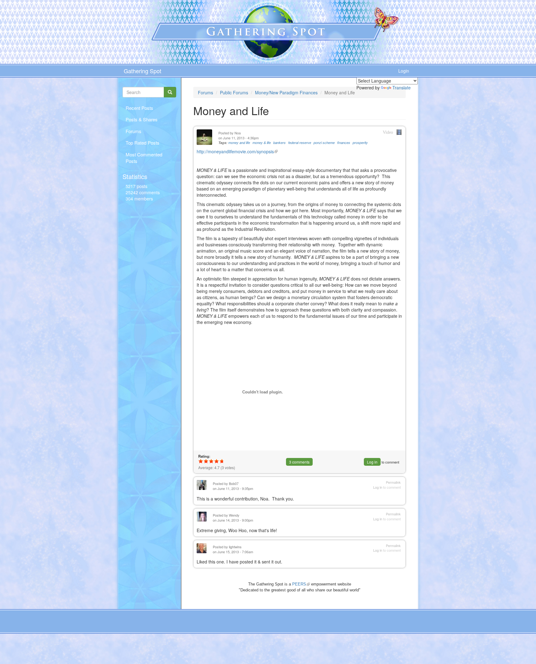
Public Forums (234, 92)
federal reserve (299, 142)
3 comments (299, 461)
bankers (279, 142)
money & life (261, 142)
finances (343, 142)
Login (403, 71)
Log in (372, 461)
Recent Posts (139, 108)
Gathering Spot (142, 71)
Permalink (393, 482)
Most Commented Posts (144, 157)
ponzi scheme (324, 142)
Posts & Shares (142, 119)
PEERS (301, 584)
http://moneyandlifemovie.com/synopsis (237, 151)
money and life (239, 142)
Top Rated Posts (142, 142)
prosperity (360, 142)
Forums (133, 131)
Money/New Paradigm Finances (286, 92)
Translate (401, 87)
